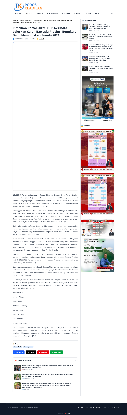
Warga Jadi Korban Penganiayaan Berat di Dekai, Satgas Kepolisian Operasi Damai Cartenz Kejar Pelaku (47, 375)
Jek (69, 413)
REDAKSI (81, 407)
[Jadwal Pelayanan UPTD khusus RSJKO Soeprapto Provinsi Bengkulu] (97, 227)
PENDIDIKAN (66, 14)
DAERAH (28, 14)
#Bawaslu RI (17, 347)
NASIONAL (18, 14)
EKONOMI (88, 14)
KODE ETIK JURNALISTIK (111, 407)
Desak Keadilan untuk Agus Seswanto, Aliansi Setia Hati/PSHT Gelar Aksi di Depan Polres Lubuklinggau (47, 366)
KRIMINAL (77, 14)
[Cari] (112, 14)
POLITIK (40, 14)
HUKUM (22, 20)
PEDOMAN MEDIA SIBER (93, 407)
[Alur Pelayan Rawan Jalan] (97, 149)
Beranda (15, 20)
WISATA (98, 14)
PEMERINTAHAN (52, 14)
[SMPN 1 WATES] (97, 255)
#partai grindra (28, 347)
